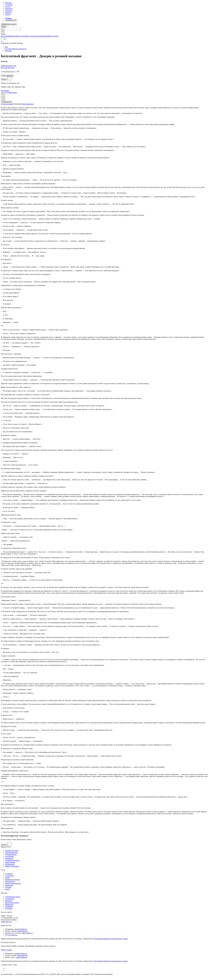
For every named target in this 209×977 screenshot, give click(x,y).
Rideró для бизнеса (12, 866)
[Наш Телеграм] (6, 970)
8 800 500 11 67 (6, 922)
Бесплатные (30, 36)
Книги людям (53, 36)
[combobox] (104, 29)
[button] (104, 31)
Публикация (9, 864)
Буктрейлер (9, 856)
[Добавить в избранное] (3, 95)
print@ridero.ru (22, 931)
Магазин (8, 3)
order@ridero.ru (27, 933)
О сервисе (9, 5)
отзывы (10, 104)
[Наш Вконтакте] (6, 968)
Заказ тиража (10, 862)
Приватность (10, 881)
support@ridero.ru (20, 929)
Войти (4, 26)
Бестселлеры (21, 36)
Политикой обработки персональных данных (111, 939)
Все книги (5, 36)
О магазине (9, 875)
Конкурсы (9, 8)
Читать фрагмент (7, 75)
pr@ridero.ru (12, 935)
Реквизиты (9, 885)
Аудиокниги (9, 899)
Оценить (13, 92)
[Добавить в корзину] (9, 78)
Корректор (9, 858)
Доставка (8, 908)
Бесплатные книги (12, 902)
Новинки (8, 901)
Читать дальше (6, 950)
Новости (8, 12)
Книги (7, 877)
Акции (7, 14)
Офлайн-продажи (11, 850)
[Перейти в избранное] (2, 39)
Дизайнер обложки (12, 860)
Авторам (8, 10)
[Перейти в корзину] (4, 39)
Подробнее (5, 90)
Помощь (8, 18)
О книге (4, 104)
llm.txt (7, 889)
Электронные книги (12, 897)
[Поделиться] (3, 99)
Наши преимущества (13, 883)
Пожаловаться (6, 102)
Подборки (44, 36)
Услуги (7, 7)
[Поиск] (3, 31)
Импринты (13, 36)
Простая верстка (11, 852)
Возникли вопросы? (12, 879)
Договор (8, 887)
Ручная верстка (11, 854)
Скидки (38, 36)
